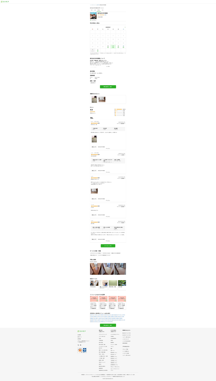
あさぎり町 (106, 321)
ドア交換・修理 (101, 358)
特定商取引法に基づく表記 (111, 374)
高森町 (106, 318)
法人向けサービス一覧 (126, 335)
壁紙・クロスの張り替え (103, 350)
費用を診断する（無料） (108, 86)
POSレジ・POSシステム (115, 366)
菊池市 (116, 314)
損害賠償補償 (125, 343)
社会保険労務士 (113, 338)
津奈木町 (109, 320)
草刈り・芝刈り (101, 354)
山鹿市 (112, 314)
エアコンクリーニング (103, 334)
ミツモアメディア (126, 339)
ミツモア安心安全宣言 (126, 341)
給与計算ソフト (113, 354)
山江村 (98, 321)
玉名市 (109, 314)
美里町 (105, 316)
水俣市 (105, 314)
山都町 (98, 320)
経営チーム (80, 336)
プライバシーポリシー (90, 374)
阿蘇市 (95, 316)
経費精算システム (114, 356)
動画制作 (112, 342)
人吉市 (98, 314)
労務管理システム (114, 362)
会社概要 (79, 334)
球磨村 (102, 321)
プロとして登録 (125, 349)
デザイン (112, 346)
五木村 (95, 321)
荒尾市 (102, 314)
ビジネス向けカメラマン (115, 334)
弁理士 (112, 340)
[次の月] (125, 27)
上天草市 (123, 314)
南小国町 (96, 318)
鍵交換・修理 (101, 360)
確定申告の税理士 (102, 366)
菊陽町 (92, 318)
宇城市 (92, 316)
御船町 (117, 318)
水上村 (123, 320)
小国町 (99, 318)
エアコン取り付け (102, 336)
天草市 (98, 316)
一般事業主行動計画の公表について (118, 376)
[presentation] (91, 10)
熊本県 (98, 4)
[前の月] (91, 27)
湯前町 (120, 320)
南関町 (112, 316)
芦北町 (105, 320)
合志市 (102, 316)
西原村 (110, 318)
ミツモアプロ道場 (126, 353)
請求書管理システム (114, 364)
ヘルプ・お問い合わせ (126, 337)
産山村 (103, 318)
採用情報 (79, 338)
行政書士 (112, 336)
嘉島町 (121, 318)
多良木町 (116, 320)
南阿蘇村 (114, 318)
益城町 (92, 320)
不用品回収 (101, 340)
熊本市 (92, 314)
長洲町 (116, 316)
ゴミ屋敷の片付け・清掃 (103, 356)
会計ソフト (113, 350)
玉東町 (109, 316)
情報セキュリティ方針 (131, 374)
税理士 (100, 364)
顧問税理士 (101, 368)
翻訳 (111, 348)
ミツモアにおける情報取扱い (100, 374)
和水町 (119, 316)
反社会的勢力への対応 (121, 374)
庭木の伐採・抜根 (102, 344)
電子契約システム (114, 358)
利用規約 (83, 374)
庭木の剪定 (101, 342)
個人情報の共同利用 (95, 376)
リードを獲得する (126, 351)
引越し (100, 338)
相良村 (92, 321)
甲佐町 (95, 320)
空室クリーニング (102, 362)
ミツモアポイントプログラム (106, 376)
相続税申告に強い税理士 (103, 370)
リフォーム (94, 4)
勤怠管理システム (114, 352)
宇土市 (119, 314)
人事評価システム (114, 360)
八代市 (95, 314)
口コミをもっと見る (108, 245)
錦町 (113, 320)
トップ (91, 4)
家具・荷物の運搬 (102, 352)
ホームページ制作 (114, 344)
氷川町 (102, 320)
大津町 (122, 316)
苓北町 (110, 321)
